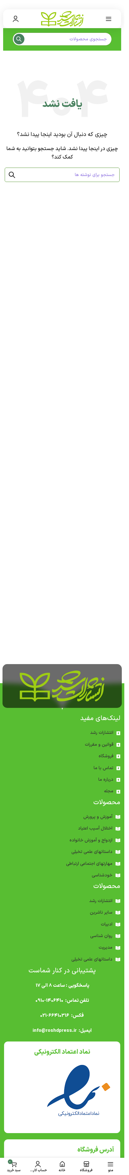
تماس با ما (103, 768)
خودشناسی (102, 875)
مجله (108, 791)
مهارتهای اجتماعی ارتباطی (89, 863)
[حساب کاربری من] (15, 19)
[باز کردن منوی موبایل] (108, 19)
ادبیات (106, 924)
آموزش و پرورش (97, 817)
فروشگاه (106, 756)
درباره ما (105, 779)
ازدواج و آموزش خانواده (91, 840)
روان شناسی (101, 936)
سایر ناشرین (101, 912)
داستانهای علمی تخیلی (91, 852)
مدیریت (105, 947)
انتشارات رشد (101, 732)
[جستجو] (19, 39)
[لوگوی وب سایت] (62, 18)
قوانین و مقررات (99, 744)
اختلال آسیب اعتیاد (95, 828)
